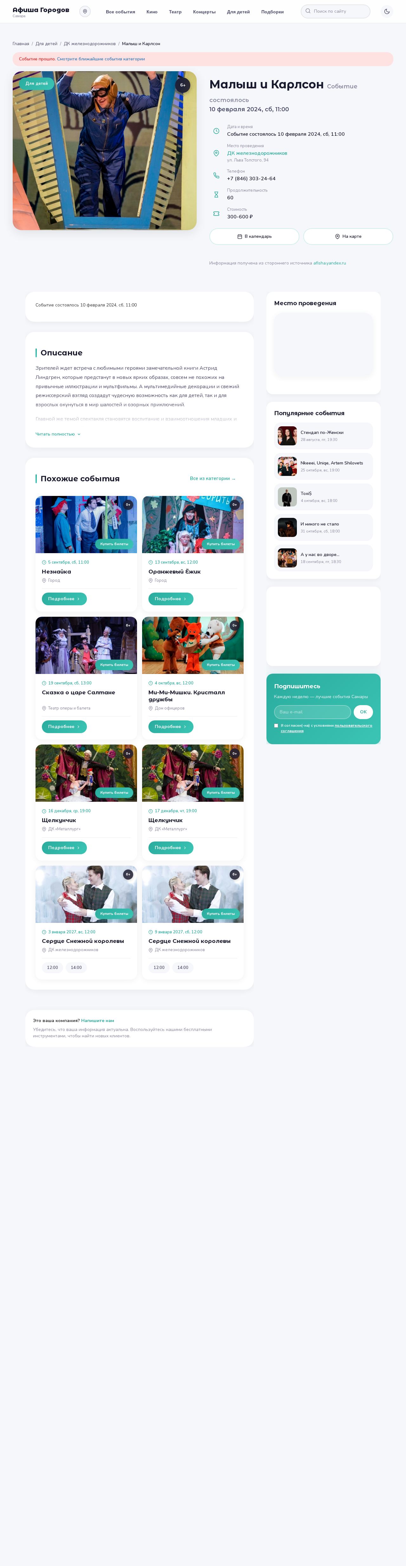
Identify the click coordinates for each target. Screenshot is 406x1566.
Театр (175, 11)
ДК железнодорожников (90, 44)
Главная (21, 44)
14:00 (76, 968)
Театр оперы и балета (69, 708)
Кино (152, 11)
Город (54, 580)
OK (363, 712)
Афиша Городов (41, 10)
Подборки (272, 11)
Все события (120, 11)
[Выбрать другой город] (85, 11)
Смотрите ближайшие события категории (101, 59)
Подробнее (61, 599)
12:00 (52, 968)
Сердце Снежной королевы (83, 941)
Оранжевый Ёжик (174, 571)
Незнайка (56, 571)
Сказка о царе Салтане (78, 692)
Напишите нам (97, 1021)
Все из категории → (213, 478)
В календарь (258, 236)
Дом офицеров (170, 708)
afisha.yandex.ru (329, 263)
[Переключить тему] (387, 11)
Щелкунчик (59, 820)
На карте (352, 236)
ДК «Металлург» (64, 829)
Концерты (204, 11)
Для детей (238, 11)
